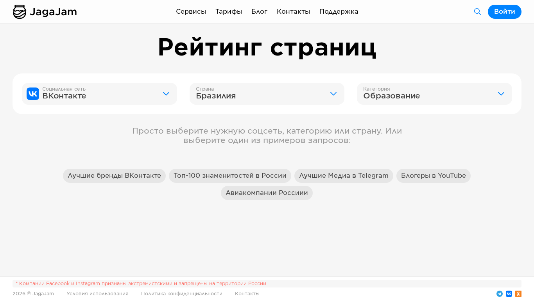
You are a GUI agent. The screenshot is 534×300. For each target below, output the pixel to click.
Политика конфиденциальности (181, 293)
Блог (259, 12)
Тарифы (228, 12)
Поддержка (338, 12)
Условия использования (97, 293)
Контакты (293, 12)
